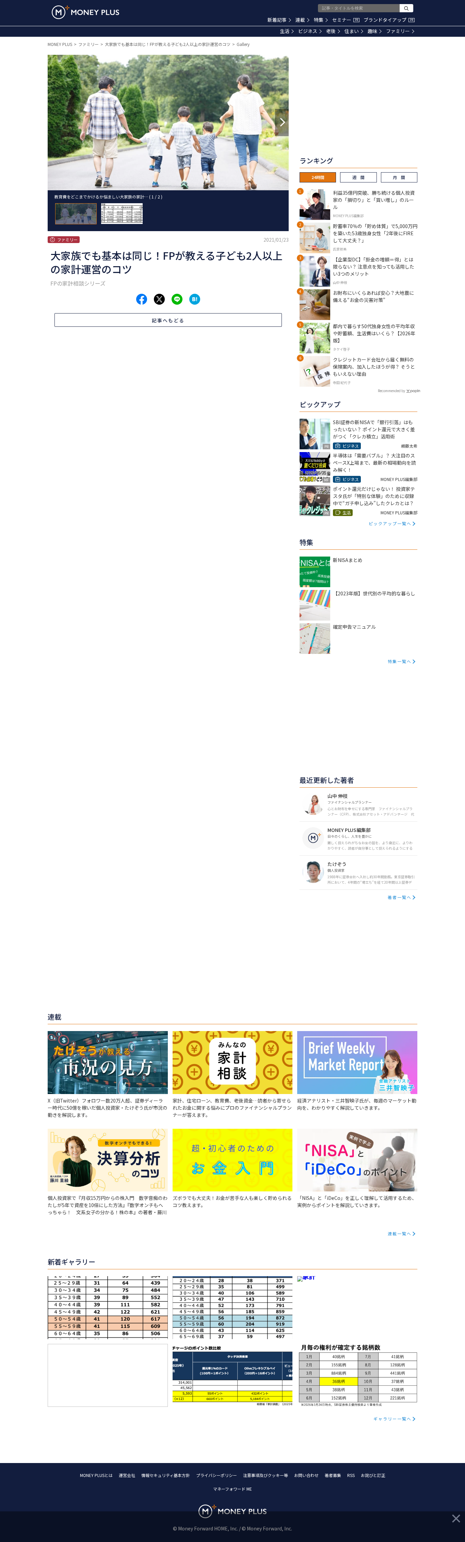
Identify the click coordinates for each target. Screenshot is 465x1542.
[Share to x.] (159, 299)
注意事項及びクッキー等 (265, 1475)
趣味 (372, 31)
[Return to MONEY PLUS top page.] (85, 12)
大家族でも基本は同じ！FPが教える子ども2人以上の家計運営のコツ (167, 44)
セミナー (345, 19)
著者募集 (333, 1475)
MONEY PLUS (60, 44)
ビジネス (307, 31)
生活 (284, 31)
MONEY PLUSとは (96, 1475)
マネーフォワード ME (232, 1489)
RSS (351, 1475)
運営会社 (127, 1475)
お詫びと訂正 (373, 1475)
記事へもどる (168, 320)
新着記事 (277, 19)
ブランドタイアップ (388, 19)
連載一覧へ (400, 1233)
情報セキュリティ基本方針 (165, 1475)
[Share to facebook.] (141, 299)
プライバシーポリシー (216, 1475)
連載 (300, 19)
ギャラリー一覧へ (392, 1418)
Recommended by (391, 390)
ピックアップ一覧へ (390, 523)
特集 (318, 19)
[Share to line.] (177, 299)
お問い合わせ (306, 1475)
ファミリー (398, 31)
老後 (331, 31)
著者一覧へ (400, 897)
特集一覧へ (400, 661)
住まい (351, 31)
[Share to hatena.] (194, 299)
